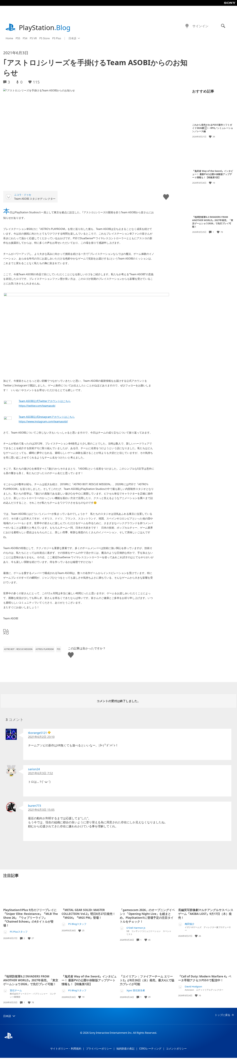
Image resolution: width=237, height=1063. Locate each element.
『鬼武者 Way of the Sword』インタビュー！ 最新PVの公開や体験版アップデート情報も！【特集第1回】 (212, 174)
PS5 (18, 38)
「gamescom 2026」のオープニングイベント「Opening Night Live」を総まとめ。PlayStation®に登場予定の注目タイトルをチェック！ (147, 915)
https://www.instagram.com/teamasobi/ (43, 421)
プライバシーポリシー (99, 1048)
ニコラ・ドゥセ (22, 194)
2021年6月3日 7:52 (40, 773)
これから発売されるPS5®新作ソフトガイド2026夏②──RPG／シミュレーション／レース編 (212, 128)
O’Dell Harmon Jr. (136, 927)
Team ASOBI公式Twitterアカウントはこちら (45, 401)
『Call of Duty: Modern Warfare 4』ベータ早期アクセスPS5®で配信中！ (204, 978)
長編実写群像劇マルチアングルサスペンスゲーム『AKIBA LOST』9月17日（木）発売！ (205, 914)
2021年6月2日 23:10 (41, 737)
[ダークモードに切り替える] (187, 26)
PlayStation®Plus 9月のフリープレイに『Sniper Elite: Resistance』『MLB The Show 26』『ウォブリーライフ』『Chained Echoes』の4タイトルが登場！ (30, 917)
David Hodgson (193, 986)
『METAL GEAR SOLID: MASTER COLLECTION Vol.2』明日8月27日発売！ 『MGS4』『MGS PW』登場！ (88, 914)
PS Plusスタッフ (19, 931)
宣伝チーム (16, 990)
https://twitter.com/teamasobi (37, 405)
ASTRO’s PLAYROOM (45, 649)
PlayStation (44, 27)
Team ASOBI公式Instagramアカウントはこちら (47, 417)
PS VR (33, 38)
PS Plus (56, 38)
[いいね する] (210, 136)
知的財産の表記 (125, 1048)
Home (9, 38)
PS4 (25, 38)
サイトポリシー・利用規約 (65, 1048)
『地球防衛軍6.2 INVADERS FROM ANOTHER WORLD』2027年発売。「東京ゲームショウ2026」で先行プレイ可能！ (212, 221)
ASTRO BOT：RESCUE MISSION (18, 649)
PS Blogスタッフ (77, 923)
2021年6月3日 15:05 (41, 810)
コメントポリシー (176, 1048)
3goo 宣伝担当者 (135, 990)
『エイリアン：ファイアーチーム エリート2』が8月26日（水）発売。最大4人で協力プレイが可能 (147, 980)
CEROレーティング (150, 1048)
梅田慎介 (189, 923)
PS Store (44, 38)
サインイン (200, 26)
